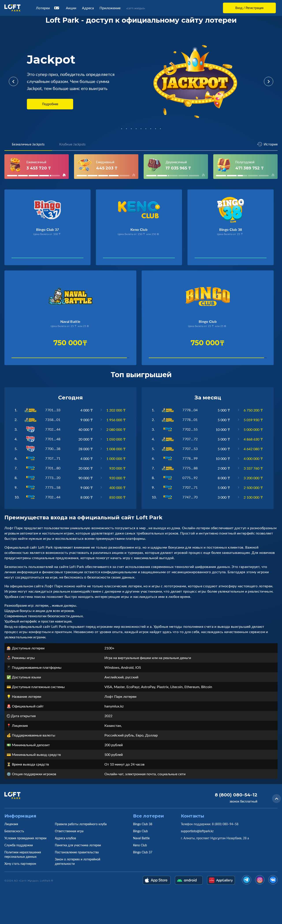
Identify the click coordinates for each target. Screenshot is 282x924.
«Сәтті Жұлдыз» (135, 8)
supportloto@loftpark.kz (197, 831)
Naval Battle (141, 838)
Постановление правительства (77, 852)
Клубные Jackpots (72, 144)
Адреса (88, 8)
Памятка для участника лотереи (78, 845)
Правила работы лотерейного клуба (81, 824)
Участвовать (25, 259)
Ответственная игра (69, 831)
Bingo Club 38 (142, 824)
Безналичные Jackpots (28, 144)
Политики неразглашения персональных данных (22, 854)
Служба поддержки (18, 845)
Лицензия (11, 824)
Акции (71, 8)
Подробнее (50, 104)
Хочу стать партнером (20, 864)
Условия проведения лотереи (25, 838)
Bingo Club (140, 831)
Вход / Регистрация (249, 8)
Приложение (110, 8)
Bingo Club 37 (142, 852)
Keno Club (140, 845)
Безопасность (14, 831)
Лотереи (43, 8)
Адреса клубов (65, 838)
